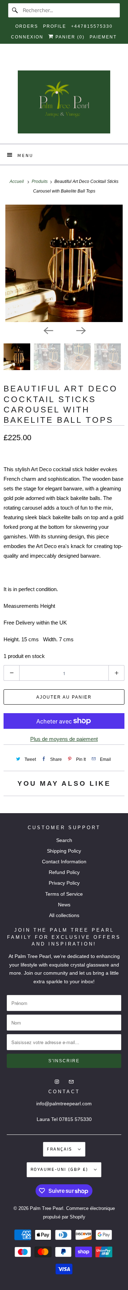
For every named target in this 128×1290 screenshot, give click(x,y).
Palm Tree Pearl (46, 1208)
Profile (54, 26)
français (60, 1149)
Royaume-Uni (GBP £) (60, 1169)
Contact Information (64, 861)
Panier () (69, 37)
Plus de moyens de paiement (64, 739)
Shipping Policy (64, 851)
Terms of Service (64, 894)
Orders (26, 26)
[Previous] (47, 330)
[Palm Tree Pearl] (64, 104)
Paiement (103, 37)
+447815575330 (92, 26)
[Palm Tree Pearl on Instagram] (57, 62)
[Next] (80, 330)
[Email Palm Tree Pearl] (70, 62)
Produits (40, 181)
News (64, 904)
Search (64, 840)
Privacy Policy (64, 883)
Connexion (27, 37)
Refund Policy (64, 872)
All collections (64, 915)
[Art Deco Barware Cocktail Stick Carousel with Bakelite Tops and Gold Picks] (64, 263)
